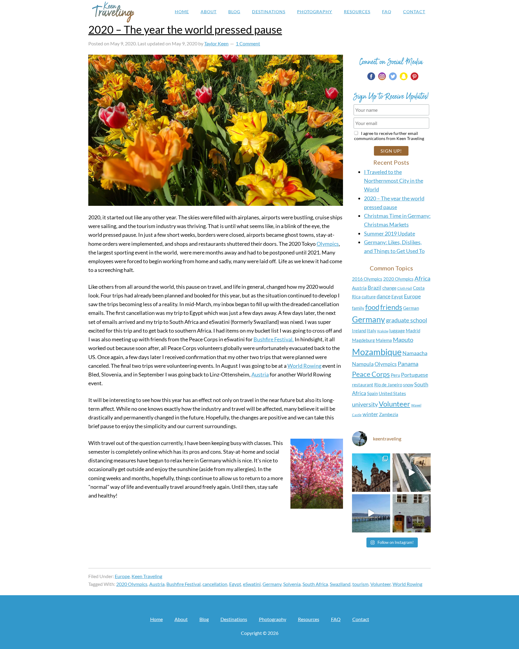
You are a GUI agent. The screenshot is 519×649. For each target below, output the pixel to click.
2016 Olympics (367, 279)
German (411, 308)
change (389, 288)
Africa (422, 278)
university (365, 404)
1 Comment (248, 43)
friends (391, 307)
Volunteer (394, 403)
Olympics (328, 243)
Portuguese (414, 375)
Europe (412, 296)
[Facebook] (371, 76)
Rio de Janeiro (388, 384)
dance (383, 296)
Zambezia (388, 414)
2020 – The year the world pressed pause (185, 29)
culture (369, 296)
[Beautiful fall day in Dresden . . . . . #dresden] (371, 472)
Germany (368, 319)
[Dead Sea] (412, 472)
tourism (360, 584)
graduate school (406, 320)
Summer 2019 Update (389, 233)
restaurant (362, 384)
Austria (260, 374)
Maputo (403, 339)
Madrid (413, 330)
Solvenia (292, 584)
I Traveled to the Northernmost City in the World (393, 181)
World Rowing (304, 365)
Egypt (397, 296)
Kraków (382, 331)
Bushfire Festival (183, 584)
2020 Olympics (398, 279)
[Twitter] (392, 76)
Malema (384, 340)
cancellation (214, 584)
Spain (372, 393)
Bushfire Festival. (273, 339)
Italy (371, 330)
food (372, 307)
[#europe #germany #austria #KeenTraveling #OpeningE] (412, 513)
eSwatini (252, 584)
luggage (397, 330)
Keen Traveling (113, 12)
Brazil (374, 288)
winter (370, 414)
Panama (408, 363)
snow (408, 384)
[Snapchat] (403, 76)
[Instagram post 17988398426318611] (371, 513)
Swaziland (340, 584)
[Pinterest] (414, 76)
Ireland (359, 330)
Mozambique (377, 351)
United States (392, 393)
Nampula (363, 364)
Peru (395, 375)
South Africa (315, 584)
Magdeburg (363, 340)
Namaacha (414, 353)
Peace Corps (371, 374)
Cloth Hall (404, 288)
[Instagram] (382, 76)
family (358, 308)
